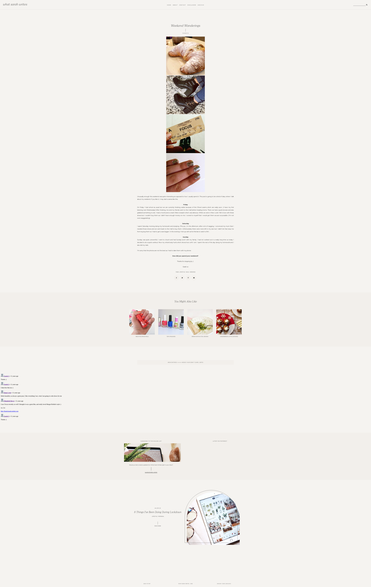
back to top (147, 583)
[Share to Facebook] (176, 277)
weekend (192, 272)
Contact (182, 5)
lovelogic (228, 583)
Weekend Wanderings (185, 25)
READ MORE (157, 526)
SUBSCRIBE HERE (151, 472)
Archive (201, 5)
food (177, 272)
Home (169, 5)
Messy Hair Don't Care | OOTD (192, 362)
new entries (172, 362)
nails (187, 272)
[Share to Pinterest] (188, 277)
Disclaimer (192, 5)
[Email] (193, 277)
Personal (161, 516)
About (175, 5)
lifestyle (182, 272)
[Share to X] (182, 277)
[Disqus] (185, 397)
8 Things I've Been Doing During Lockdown (157, 512)
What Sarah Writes (15, 4)
